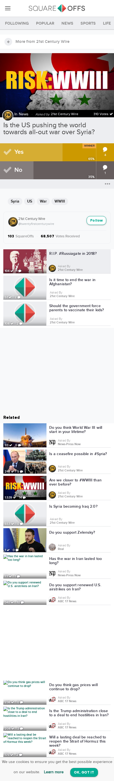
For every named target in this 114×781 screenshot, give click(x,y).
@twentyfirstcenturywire (36, 224)
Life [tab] (107, 23)
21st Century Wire (31, 219)
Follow (96, 220)
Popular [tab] (45, 23)
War (43, 201)
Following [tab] (17, 23)
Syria (15, 201)
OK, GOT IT (84, 772)
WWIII (60, 201)
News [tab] (67, 23)
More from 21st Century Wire (42, 41)
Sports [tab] (88, 23)
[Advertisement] (57, 643)
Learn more (54, 772)
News (24, 114)
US (29, 201)
